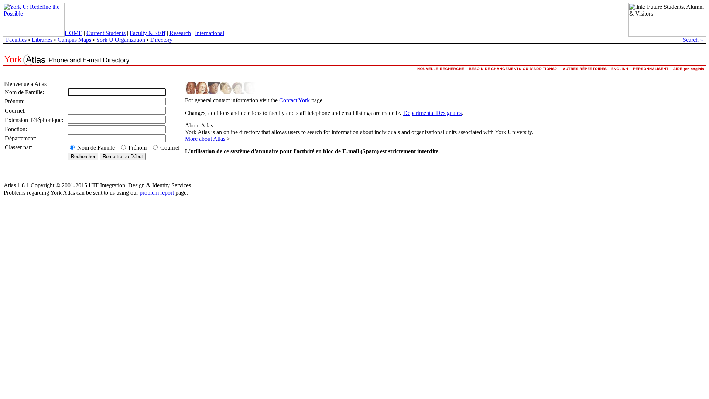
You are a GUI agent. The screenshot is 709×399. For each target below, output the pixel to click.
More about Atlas (205, 139)
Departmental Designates (432, 113)
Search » (693, 40)
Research (180, 33)
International (209, 33)
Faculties (16, 40)
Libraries (42, 40)
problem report (157, 193)
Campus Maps (74, 40)
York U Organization (120, 40)
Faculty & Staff (147, 33)
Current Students (106, 33)
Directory (161, 40)
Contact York (294, 100)
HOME (73, 33)
